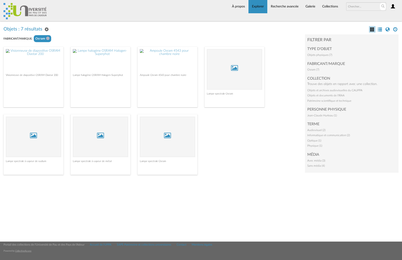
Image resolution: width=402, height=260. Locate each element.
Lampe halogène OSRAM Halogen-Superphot (98, 75)
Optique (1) (314, 140)
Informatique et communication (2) (328, 135)
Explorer (258, 6)
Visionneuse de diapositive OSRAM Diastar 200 (32, 75)
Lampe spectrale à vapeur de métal (92, 161)
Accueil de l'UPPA (100, 244)
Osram (40, 38)
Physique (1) (314, 145)
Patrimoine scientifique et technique (329, 100)
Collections (330, 6)
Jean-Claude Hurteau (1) (322, 115)
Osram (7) (313, 69)
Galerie (310, 6)
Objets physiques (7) (319, 55)
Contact (181, 244)
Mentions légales (202, 244)
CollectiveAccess (23, 251)
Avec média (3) (316, 160)
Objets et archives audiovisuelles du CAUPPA (334, 90)
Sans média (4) (316, 165)
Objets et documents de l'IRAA (326, 95)
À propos (238, 6)
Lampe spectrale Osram (220, 93)
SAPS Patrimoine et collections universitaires (144, 244)
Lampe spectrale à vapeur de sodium (26, 161)
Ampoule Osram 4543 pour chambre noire (163, 75)
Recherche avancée (284, 6)
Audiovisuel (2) (316, 130)
